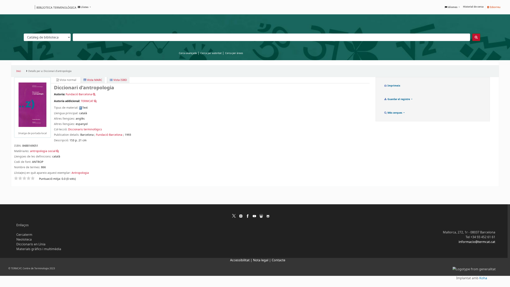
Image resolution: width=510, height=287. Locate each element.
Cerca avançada (188, 53)
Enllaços (22, 225)
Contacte (278, 260)
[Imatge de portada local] (32, 104)
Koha (483, 278)
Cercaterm (24, 234)
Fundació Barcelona (109, 135)
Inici (18, 71)
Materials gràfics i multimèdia (38, 249)
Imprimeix (393, 85)
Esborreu (494, 7)
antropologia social (43, 151)
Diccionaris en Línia (30, 244)
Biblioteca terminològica (56, 7)
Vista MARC (94, 80)
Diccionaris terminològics (85, 129)
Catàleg (15, 7)
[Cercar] (476, 37)
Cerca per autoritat (211, 53)
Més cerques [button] (395, 113)
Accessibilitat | (241, 260)
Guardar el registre (399, 99)
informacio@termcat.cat (477, 242)
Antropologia (80, 173)
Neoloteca (24, 239)
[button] (84, 7)
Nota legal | (262, 260)
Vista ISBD (120, 80)
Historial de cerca (473, 7)
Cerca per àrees (234, 53)
